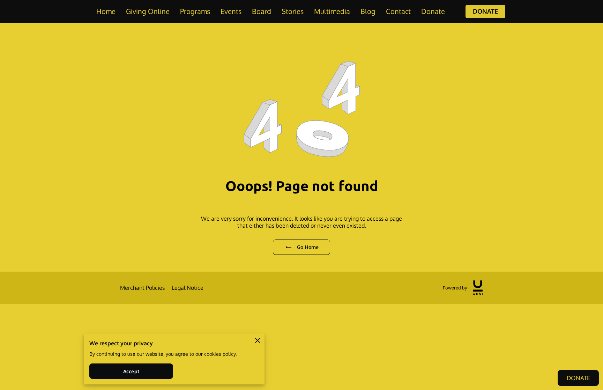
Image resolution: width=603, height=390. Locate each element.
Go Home (308, 247)
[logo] (477, 287)
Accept (131, 371)
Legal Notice (187, 287)
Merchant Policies (142, 287)
